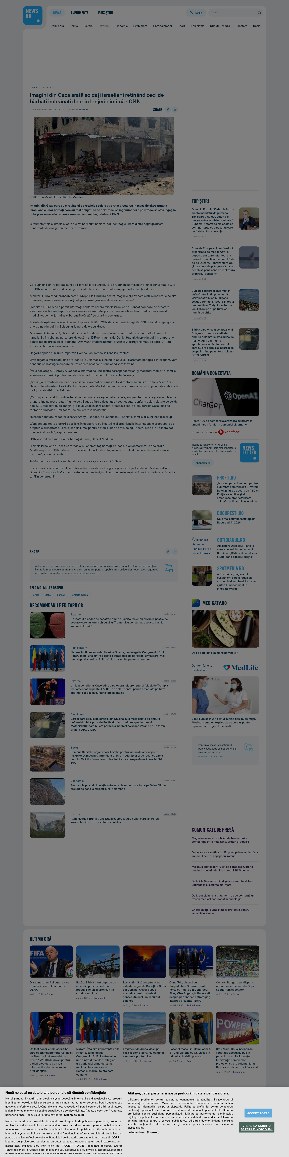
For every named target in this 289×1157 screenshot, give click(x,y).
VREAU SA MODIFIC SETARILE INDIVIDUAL (256, 1127)
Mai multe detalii (74, 1114)
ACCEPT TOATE (258, 1113)
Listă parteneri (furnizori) (143, 1132)
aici (36, 1145)
